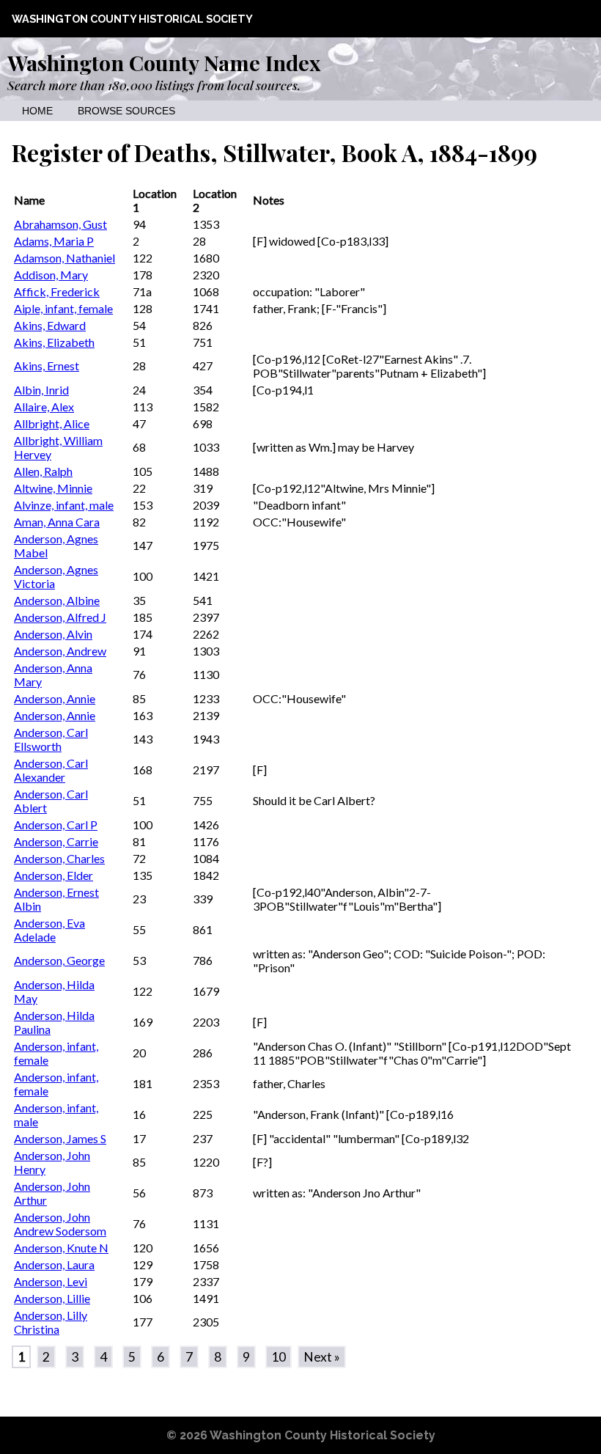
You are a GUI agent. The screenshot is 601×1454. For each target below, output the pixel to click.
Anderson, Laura (54, 1264)
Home (37, 111)
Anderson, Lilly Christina (50, 1322)
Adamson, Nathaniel (64, 258)
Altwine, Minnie (53, 488)
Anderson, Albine (57, 600)
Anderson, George (59, 960)
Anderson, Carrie (56, 841)
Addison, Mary (51, 275)
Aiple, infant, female (63, 308)
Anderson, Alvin (53, 634)
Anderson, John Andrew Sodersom (60, 1224)
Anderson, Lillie (52, 1298)
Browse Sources (126, 111)
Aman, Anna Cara (57, 522)
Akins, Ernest (46, 365)
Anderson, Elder (53, 875)
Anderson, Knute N (61, 1248)
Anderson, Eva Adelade (49, 930)
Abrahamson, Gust (60, 224)
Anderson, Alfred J (60, 617)
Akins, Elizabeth (54, 342)
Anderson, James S (60, 1138)
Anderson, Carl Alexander (51, 770)
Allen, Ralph (43, 471)
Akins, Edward (50, 325)
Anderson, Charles (59, 858)
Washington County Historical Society (132, 18)
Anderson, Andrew (60, 651)
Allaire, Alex (44, 407)
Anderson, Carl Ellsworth (51, 739)
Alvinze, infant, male (64, 505)
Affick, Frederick (57, 291)
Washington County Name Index (163, 62)
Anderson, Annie (54, 698)
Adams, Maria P (54, 241)
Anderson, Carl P (55, 824)
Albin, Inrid (41, 390)
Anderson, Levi (50, 1281)
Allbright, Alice (51, 423)
